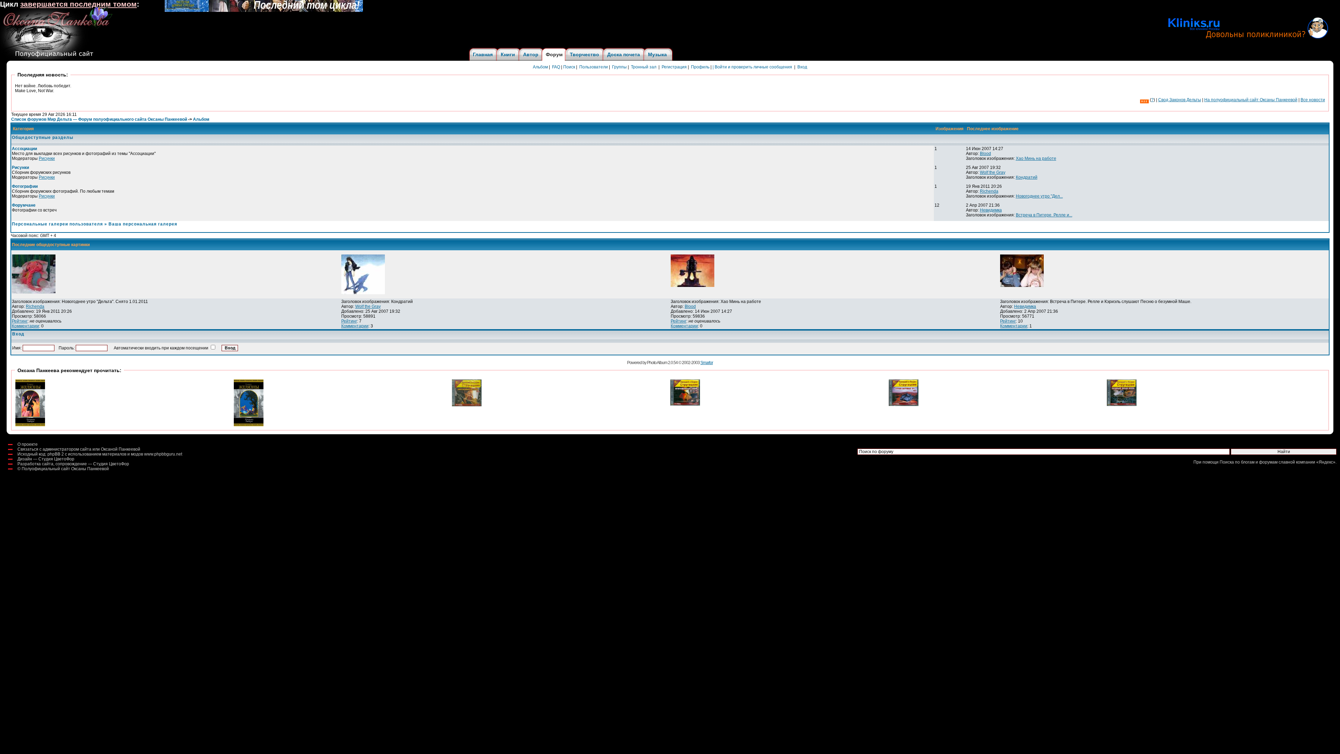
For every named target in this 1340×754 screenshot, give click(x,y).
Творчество (584, 54)
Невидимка (991, 210)
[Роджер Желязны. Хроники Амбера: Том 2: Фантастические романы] (248, 424)
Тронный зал (643, 67)
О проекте (27, 444)
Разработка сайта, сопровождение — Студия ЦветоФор (73, 463)
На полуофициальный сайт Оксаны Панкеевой (1250, 99)
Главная (483, 54)
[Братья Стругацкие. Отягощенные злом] (685, 404)
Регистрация (674, 67)
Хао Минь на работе (1036, 158)
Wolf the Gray (992, 172)
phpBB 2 (55, 454)
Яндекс (1326, 462)
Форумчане (24, 205)
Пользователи (593, 67)
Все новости (1313, 99)
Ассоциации (24, 148)
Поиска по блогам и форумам (1249, 462)
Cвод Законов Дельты (1179, 99)
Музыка (657, 54)
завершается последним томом (78, 4)
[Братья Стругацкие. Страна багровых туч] (903, 404)
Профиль (700, 67)
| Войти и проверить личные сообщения (752, 67)
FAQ (556, 67)
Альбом (540, 67)
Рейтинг (20, 321)
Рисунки (47, 158)
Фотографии (25, 186)
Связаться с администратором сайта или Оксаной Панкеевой (78, 449)
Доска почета (623, 54)
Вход (802, 67)
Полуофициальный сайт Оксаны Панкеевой (65, 468)
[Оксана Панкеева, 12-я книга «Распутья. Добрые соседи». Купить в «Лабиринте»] (264, 10)
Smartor (706, 362)
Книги (508, 54)
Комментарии (25, 326)
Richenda (989, 191)
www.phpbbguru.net (163, 454)
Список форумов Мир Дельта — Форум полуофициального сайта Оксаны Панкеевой (99, 119)
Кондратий (1026, 177)
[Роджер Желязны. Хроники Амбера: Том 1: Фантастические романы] (30, 424)
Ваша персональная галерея (143, 224)
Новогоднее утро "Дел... (1039, 196)
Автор (530, 54)
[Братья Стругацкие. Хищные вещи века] (1122, 404)
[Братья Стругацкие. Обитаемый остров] (467, 404)
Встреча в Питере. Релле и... (1044, 215)
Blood (985, 153)
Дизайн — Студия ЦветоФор (45, 459)
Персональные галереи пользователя (57, 224)
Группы (619, 67)
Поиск (569, 67)
